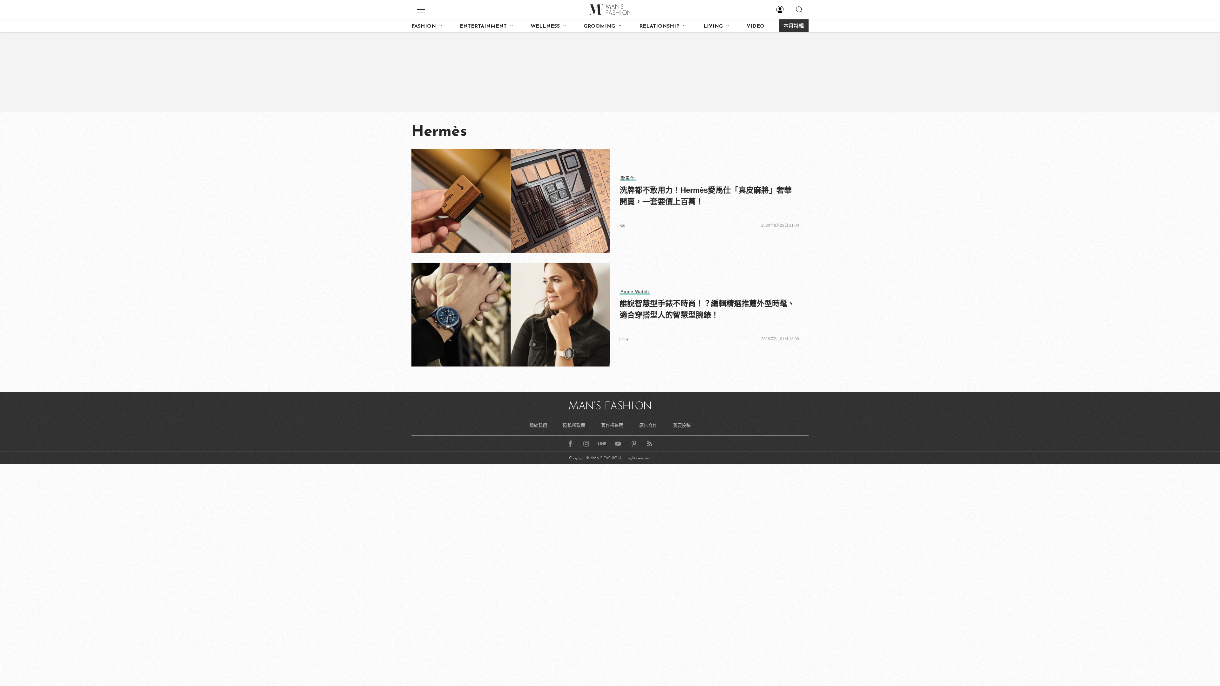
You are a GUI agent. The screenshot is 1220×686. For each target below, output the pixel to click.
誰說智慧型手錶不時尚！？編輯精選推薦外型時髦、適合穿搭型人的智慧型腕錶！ (707, 309)
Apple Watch (634, 291)
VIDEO (755, 26)
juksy (624, 339)
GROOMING (599, 26)
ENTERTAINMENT (483, 26)
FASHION (423, 26)
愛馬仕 (627, 178)
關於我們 (538, 425)
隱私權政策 (574, 425)
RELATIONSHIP (659, 26)
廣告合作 (648, 425)
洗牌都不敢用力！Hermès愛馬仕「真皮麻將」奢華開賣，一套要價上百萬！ (706, 196)
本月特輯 (793, 26)
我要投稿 (682, 425)
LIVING (713, 26)
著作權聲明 (612, 425)
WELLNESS (545, 26)
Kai (622, 225)
